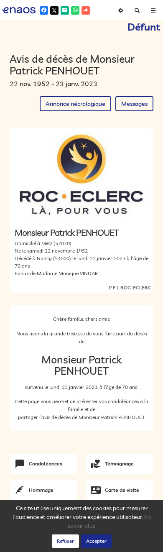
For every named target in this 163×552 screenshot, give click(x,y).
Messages (134, 103)
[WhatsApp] (75, 10)
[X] (54, 10)
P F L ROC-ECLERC (130, 287)
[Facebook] (44, 10)
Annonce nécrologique (75, 103)
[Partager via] (86, 10)
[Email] (65, 10)
